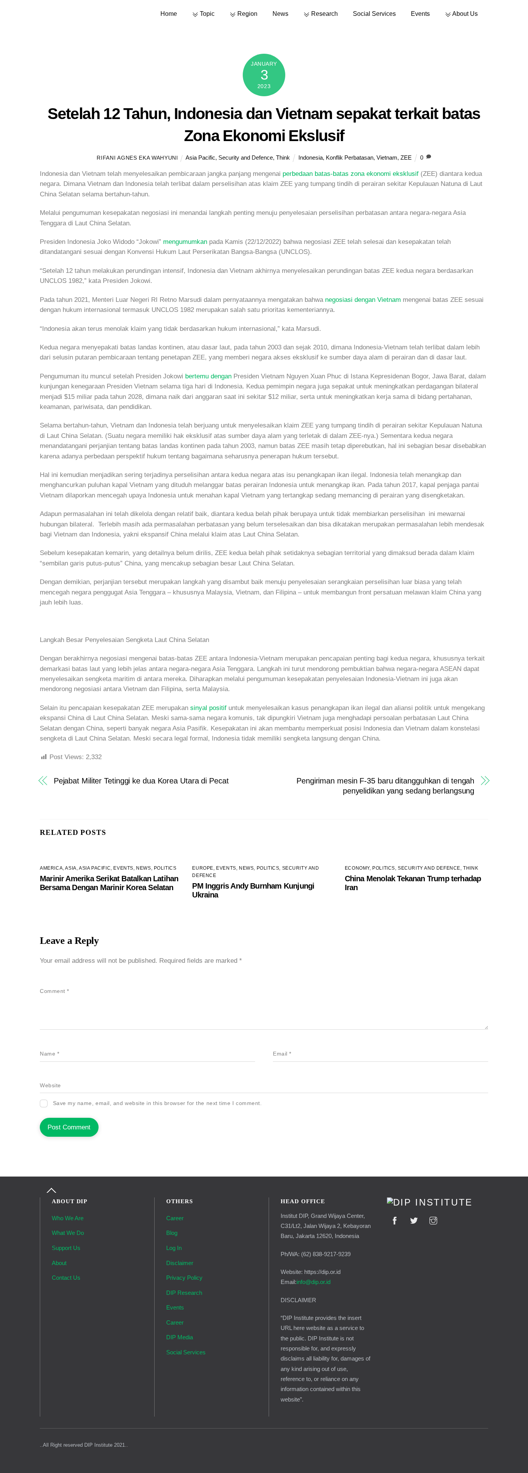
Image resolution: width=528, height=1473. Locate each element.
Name (49, 1054)
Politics (165, 868)
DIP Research (184, 1292)
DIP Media (179, 1337)
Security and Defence (245, 157)
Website (50, 1085)
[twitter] (414, 1219)
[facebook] (394, 1219)
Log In (174, 1248)
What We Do (68, 1232)
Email (282, 1054)
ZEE (406, 157)
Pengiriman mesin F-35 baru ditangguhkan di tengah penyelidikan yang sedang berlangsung (385, 786)
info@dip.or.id (313, 1282)
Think (283, 157)
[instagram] (433, 1219)
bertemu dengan (208, 376)
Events (420, 13)
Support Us (66, 1248)
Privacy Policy (184, 1277)
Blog (171, 1232)
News (280, 13)
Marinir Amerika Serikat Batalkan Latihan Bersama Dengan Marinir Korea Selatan (109, 883)
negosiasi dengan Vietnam (363, 299)
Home (168, 13)
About (59, 1263)
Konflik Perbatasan (349, 157)
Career (175, 1218)
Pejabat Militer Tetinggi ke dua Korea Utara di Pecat (141, 781)
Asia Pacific (200, 157)
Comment (54, 991)
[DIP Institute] (430, 1202)
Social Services (374, 13)
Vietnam (386, 157)
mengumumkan (185, 241)
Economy (357, 868)
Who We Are (67, 1218)
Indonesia (310, 157)
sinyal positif (208, 708)
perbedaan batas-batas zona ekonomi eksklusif (351, 173)
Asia (70, 868)
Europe (202, 868)
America (51, 868)
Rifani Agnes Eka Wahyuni (137, 158)
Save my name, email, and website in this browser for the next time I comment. (157, 1103)
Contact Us (66, 1277)
